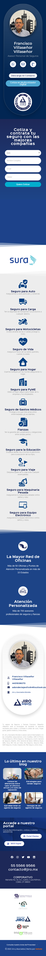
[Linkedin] (34, 857)
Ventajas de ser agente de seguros (33, 806)
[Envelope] (23, 64)
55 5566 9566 (23, 865)
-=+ (37, 945)
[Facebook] (12, 857)
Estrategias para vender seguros (33, 782)
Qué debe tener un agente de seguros (12, 806)
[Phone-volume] (33, 64)
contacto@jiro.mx (23, 869)
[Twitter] (23, 857)
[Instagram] (17, 857)
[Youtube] (28, 857)
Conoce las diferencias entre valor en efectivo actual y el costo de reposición (12, 785)
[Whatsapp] (13, 64)
